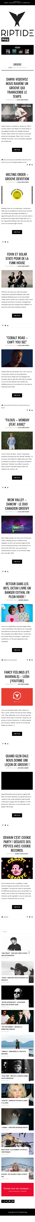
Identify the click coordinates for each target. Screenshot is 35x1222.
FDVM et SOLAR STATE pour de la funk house (17, 258)
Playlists (17, 1)
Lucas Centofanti (22, 100)
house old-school (7, 162)
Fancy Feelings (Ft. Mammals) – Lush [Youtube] (17, 676)
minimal (15, 162)
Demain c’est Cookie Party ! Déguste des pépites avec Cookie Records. (17, 844)
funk (21, 405)
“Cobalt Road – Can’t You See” (17, 339)
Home (10, 67)
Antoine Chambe (23, 684)
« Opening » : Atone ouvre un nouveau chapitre (14, 1127)
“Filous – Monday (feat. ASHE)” (17, 422)
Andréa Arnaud (23, 600)
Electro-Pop (16, 405)
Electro (9, 405)
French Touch (8, 660)
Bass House (7, 160)
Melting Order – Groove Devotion (17, 176)
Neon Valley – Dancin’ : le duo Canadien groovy (17, 504)
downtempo (18, 160)
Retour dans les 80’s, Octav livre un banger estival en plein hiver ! (17, 590)
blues (12, 160)
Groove (24, 160)
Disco (5, 405)
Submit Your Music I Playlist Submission (17, 2)
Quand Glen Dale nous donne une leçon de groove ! (17, 760)
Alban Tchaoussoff (21, 854)
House (29, 160)
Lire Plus (17, 150)
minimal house (22, 162)
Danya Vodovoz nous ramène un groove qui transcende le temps (17, 88)
